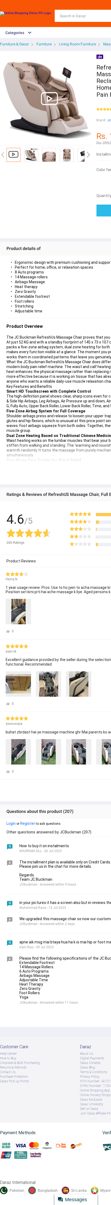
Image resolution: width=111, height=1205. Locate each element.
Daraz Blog (87, 1067)
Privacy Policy (89, 1077)
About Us (86, 1054)
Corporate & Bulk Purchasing (20, 1063)
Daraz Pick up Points (14, 1081)
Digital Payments (92, 1058)
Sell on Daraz (89, 1109)
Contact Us (7, 1072)
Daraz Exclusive (91, 1099)
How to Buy (8, 1058)
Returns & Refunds (13, 1067)
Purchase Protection (14, 1077)
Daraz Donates (90, 1063)
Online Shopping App (95, 1090)
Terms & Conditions (93, 1072)
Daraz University (91, 1104)
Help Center (8, 1054)
